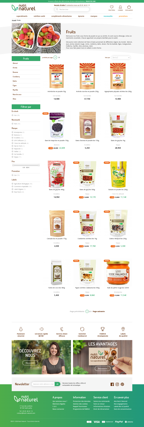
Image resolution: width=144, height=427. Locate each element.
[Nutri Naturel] (31, 7)
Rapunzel (18, 149)
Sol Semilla (19, 154)
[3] (56, 102)
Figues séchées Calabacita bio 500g (87, 288)
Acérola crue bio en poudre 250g (87, 91)
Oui (17, 115)
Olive (14, 99)
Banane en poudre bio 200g (117, 190)
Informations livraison (102, 406)
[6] (87, 102)
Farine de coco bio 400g (56, 288)
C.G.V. (55, 406)
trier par (107, 57)
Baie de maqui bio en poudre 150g (56, 140)
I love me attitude (21, 143)
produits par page (47, 57)
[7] (119, 298)
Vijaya (17, 157)
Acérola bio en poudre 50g (57, 91)
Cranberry (16, 77)
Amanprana (19, 132)
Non (17, 124)
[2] (54, 102)
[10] (92, 102)
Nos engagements (120, 404)
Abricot (15, 63)
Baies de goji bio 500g (87, 190)
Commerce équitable (23, 186)
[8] (89, 102)
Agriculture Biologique (23, 184)
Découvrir (30, 363)
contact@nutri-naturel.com (26, 413)
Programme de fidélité (81, 409)
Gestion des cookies (80, 404)
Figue (14, 85)
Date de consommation (122, 409)
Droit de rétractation (101, 409)
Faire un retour (99, 404)
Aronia (15, 68)
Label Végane (20, 189)
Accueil (14, 20)
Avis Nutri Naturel (120, 401)
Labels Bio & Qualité (121, 406)
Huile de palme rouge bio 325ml (118, 288)
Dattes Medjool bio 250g (118, 239)
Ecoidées (18, 138)
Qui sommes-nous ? (60, 401)
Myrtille (15, 90)
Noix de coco (17, 94)
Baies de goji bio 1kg (118, 140)
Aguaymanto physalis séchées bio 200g (118, 91)
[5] (61, 102)
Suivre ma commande (102, 401)
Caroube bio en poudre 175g (56, 239)
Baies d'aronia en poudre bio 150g (87, 140)
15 (55, 57)
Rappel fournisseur (80, 406)
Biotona (18, 135)
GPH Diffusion (20, 140)
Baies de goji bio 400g (56, 190)
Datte (15, 81)
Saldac (17, 151)
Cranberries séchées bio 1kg (87, 239)
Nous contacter (58, 409)
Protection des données (81, 401)
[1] (52, 102)
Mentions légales (59, 404)
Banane (15, 72)
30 (59, 57)
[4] (59, 102)
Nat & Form (19, 146)
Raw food (19, 192)
